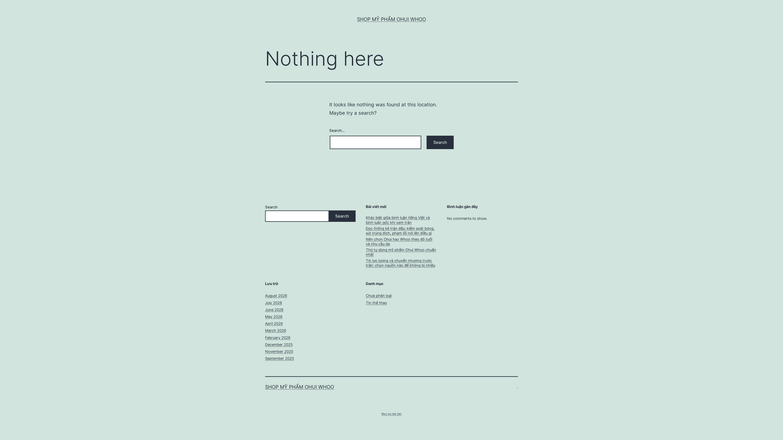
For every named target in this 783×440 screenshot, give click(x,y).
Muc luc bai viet (391, 413)
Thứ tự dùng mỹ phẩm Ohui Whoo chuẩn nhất (401, 252)
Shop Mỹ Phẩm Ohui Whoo (391, 19)
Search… (337, 130)
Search (271, 207)
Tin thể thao (376, 303)
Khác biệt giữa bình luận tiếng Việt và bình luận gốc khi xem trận (398, 220)
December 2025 (279, 344)
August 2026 (276, 296)
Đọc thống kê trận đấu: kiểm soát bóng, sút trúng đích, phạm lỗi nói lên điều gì (400, 230)
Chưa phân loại (379, 296)
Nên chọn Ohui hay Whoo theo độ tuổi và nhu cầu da (399, 241)
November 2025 (279, 351)
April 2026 (274, 323)
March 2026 (275, 330)
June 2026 (274, 310)
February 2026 (277, 338)
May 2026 (273, 317)
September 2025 (279, 358)
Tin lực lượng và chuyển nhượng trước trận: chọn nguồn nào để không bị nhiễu (400, 262)
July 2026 (273, 303)
